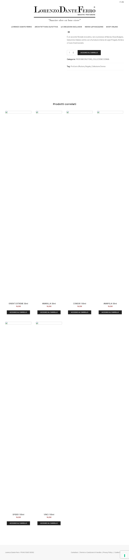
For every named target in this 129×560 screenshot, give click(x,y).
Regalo (88, 66)
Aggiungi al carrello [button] (18, 312)
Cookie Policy (119, 552)
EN (123, 2)
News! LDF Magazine (94, 27)
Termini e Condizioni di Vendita (90, 552)
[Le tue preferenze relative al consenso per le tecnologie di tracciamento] (124, 555)
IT (120, 2)
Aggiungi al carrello (89, 52)
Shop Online (112, 27)
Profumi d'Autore (78, 66)
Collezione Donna (98, 66)
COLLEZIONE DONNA (101, 59)
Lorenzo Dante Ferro (21, 27)
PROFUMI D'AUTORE (84, 59)
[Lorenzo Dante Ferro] (64, 13)
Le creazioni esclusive (71, 27)
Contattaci (74, 552)
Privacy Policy (107, 552)
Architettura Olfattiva (46, 27)
